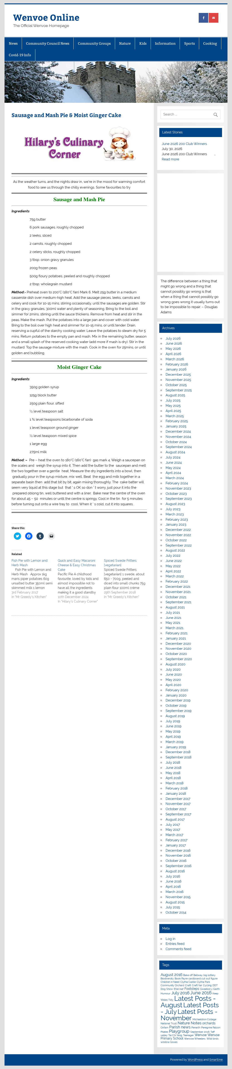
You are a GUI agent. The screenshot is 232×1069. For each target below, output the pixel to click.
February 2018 (177, 788)
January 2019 (176, 747)
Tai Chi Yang (175, 1035)
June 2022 (174, 561)
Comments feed (178, 949)
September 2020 (179, 659)
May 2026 (173, 349)
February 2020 (177, 690)
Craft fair (197, 985)
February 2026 (177, 364)
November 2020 (178, 649)
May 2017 (173, 830)
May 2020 (173, 680)
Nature (125, 43)
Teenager (188, 1035)
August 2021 (175, 607)
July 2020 (173, 669)
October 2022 (176, 540)
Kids (143, 43)
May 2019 (173, 731)
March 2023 (175, 514)
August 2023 (175, 504)
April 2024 (173, 473)
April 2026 (173, 354)
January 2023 (176, 524)
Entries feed (175, 944)
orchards (208, 1023)
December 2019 (178, 700)
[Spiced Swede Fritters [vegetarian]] (127, 578)
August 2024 (175, 452)
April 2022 (173, 571)
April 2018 (173, 778)
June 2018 (173, 768)
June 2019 (173, 726)
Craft (188, 985)
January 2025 (176, 426)
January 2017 (176, 845)
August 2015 (175, 902)
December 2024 (178, 431)
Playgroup (179, 1031)
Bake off (188, 975)
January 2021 (176, 638)
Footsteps (191, 989)
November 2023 (178, 488)
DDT (215, 985)
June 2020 (174, 674)
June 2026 (174, 343)
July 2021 (173, 613)
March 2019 (175, 742)
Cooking (210, 43)
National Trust (169, 1023)
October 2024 (176, 442)
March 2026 (175, 359)
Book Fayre (181, 978)
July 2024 (173, 457)
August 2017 (175, 819)
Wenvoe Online (46, 17)
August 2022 (175, 550)
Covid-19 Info (20, 55)
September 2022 (179, 545)
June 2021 (173, 618)
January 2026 (176, 369)
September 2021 (178, 602)
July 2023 (173, 509)
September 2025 (179, 390)
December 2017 (178, 799)
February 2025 (177, 421)
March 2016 (175, 892)
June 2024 (174, 463)
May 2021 (173, 623)
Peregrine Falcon (210, 1027)
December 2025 (178, 375)
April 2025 (173, 411)
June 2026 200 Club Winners (184, 144)
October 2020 (176, 654)
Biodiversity (167, 978)
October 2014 (176, 912)
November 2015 (178, 897)
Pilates (164, 1031)
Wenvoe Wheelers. (195, 1038)
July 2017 (173, 825)
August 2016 (175, 871)
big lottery (209, 975)
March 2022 (175, 576)
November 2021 (178, 592)
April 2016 (173, 887)
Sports (189, 43)
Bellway (198, 975)
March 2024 (175, 478)
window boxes (169, 1042)
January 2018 (176, 794)
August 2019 (175, 716)
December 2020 (178, 644)
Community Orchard (172, 985)
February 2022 (177, 581)
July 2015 (173, 907)
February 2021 (176, 633)
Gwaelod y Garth (210, 989)
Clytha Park (203, 982)
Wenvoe (201, 1035)
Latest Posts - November (189, 1015)
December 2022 (178, 530)
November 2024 (178, 437)
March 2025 (175, 416)
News (13, 43)
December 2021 (178, 587)
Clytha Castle (188, 982)
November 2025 (178, 380)
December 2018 (178, 752)
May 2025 (173, 406)
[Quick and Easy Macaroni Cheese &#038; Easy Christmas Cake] (81, 581)
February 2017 (176, 840)
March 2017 (174, 835)
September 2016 (178, 866)
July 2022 (173, 556)
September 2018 (178, 757)
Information (165, 43)
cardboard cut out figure (203, 978)
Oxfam (164, 1027)
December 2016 (178, 850)
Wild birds (212, 1038)
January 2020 (176, 695)
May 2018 (173, 773)
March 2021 (174, 628)
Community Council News (47, 43)
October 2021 (176, 597)
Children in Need (170, 982)
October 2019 (176, 706)
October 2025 (176, 385)
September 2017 (178, 814)
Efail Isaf (179, 989)
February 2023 (177, 519)
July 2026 (173, 338)
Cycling (207, 985)
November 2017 (178, 804)
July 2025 (173, 400)
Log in (170, 939)
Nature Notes (189, 1023)
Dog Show (167, 989)
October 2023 (176, 494)
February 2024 (177, 483)
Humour (165, 993)
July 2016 (173, 876)
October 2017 (176, 809)
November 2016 (178, 855)
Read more (170, 159)
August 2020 (175, 664)
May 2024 (173, 468)
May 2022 (173, 566)
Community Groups (94, 43)
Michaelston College (204, 1019)
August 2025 (175, 395)
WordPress (195, 1059)
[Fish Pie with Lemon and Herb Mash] (35, 578)
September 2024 (179, 447)
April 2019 (173, 737)
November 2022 (178, 535)
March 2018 (175, 783)
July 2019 (173, 721)
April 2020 (173, 685)
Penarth (195, 1027)
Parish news (180, 1027)
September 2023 (179, 499)
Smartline (216, 1059)
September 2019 (178, 711)
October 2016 (176, 861)
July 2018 (173, 762)
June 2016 (173, 881)
